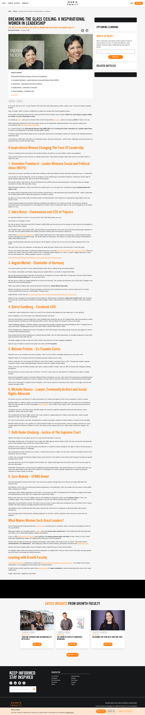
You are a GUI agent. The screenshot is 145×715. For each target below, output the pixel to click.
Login (73, 684)
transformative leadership (25, 235)
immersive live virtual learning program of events (56, 563)
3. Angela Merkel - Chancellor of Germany (24, 87)
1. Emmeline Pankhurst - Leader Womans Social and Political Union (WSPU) (35, 80)
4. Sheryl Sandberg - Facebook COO (22, 91)
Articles (15, 11)
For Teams (74, 680)
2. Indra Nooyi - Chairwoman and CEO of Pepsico (26, 84)
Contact (73, 682)
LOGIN (131, 3)
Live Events (54, 676)
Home (9, 11)
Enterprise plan (43, 568)
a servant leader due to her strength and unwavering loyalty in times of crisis (52, 294)
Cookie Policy (69, 712)
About (53, 684)
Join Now (138, 3)
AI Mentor (10, 3)
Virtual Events (75, 676)
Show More (14, 95)
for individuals (55, 680)
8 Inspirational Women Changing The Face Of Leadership (29, 76)
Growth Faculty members (16, 563)
